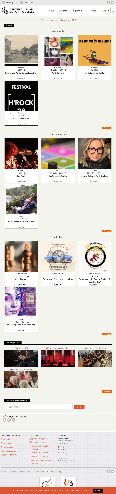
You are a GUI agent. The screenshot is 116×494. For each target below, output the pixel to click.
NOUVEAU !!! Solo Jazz (39, 452)
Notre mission (7, 439)
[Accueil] (18, 10)
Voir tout (107, 128)
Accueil (52, 11)
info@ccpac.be (65, 447)
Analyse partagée (8, 451)
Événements (63, 11)
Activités (94, 11)
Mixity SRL (60, 471)
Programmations (79, 11)
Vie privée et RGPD (9, 455)
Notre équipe (6, 443)
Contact (106, 11)
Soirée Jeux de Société (39, 456)
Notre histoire (7, 447)
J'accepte (98, 490)
